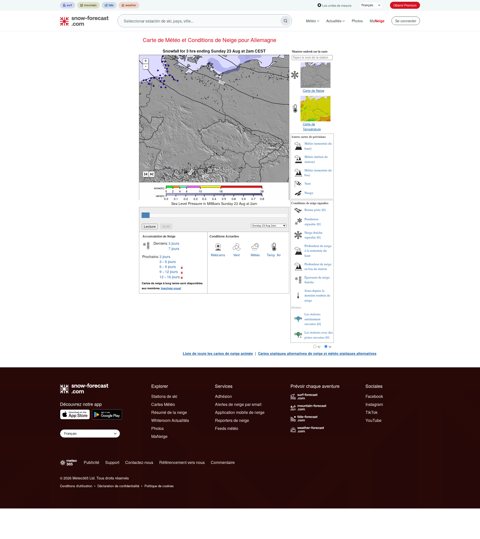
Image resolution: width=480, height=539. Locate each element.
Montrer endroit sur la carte (310, 51)
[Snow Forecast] (83, 21)
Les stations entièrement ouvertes (312, 319)
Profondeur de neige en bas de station (318, 266)
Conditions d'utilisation (76, 485)
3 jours (173, 243)
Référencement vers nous (182, 462)
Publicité (91, 462)
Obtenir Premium (405, 5)
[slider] (146, 215)
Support (112, 462)
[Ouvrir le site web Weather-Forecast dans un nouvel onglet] (128, 5)
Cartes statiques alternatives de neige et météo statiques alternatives (317, 353)
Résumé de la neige (169, 412)
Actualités (334, 20)
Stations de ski (164, 396)
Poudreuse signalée (311, 221)
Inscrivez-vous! (171, 288)
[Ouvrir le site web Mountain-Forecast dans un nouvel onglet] (88, 5)
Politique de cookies (159, 485)
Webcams (218, 254)
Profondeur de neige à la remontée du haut (318, 250)
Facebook (374, 396)
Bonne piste (312, 209)
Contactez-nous (139, 462)
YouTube (374, 420)
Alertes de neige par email (238, 404)
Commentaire (223, 462)
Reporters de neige (232, 420)
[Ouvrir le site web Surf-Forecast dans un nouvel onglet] (67, 5)
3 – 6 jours (168, 261)
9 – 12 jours (169, 271)
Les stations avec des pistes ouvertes (318, 335)
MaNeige (159, 436)
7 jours (173, 248)
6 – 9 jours (168, 266)
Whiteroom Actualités (170, 420)
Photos (357, 20)
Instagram (374, 404)
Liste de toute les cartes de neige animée (218, 353)
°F (329, 347)
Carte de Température (312, 126)
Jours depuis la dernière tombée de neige (317, 295)
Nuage (308, 192)
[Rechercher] (285, 21)
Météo (311, 20)
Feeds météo (226, 428)
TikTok (372, 412)
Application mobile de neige (239, 412)
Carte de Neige (313, 90)
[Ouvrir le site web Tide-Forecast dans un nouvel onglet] (109, 5)
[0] (324, 209)
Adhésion (223, 396)
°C (318, 347)
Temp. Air (274, 254)
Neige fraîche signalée (313, 235)
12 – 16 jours (170, 276)
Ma (377, 20)
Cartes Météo (163, 404)
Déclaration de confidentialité (118, 485)
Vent (236, 254)
